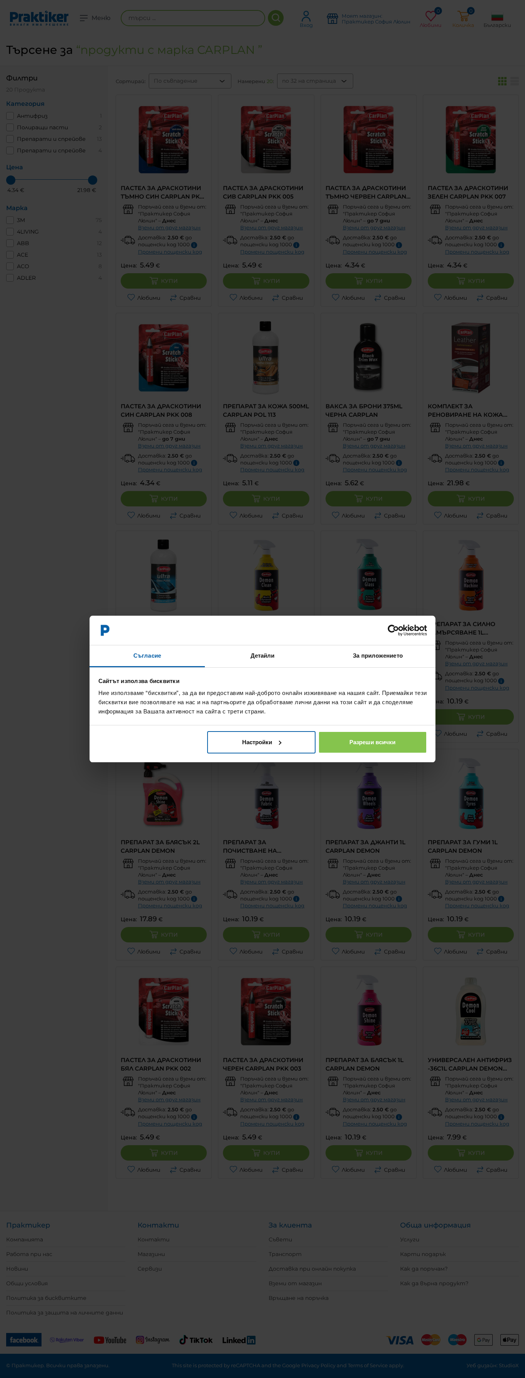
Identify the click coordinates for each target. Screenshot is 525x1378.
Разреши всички (372, 742)
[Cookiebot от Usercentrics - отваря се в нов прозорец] (393, 630)
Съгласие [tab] (147, 655)
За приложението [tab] (378, 655)
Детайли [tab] (263, 655)
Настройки (257, 742)
